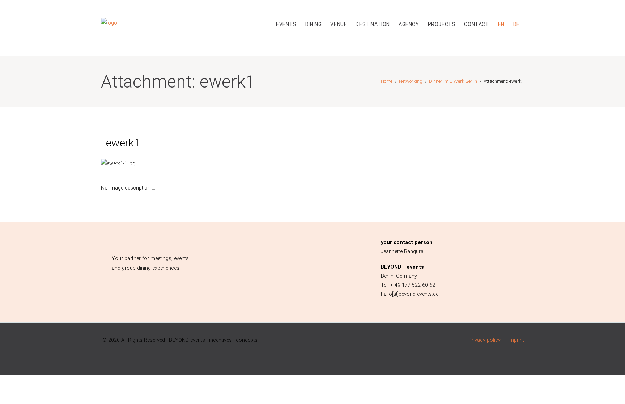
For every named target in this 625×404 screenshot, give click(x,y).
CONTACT (476, 24)
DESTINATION (373, 24)
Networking (410, 81)
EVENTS (286, 24)
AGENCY (409, 24)
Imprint (516, 340)
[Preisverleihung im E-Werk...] (169, 164)
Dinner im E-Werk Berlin (453, 81)
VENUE (338, 24)
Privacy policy (484, 340)
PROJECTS (442, 24)
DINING (313, 24)
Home (386, 81)
